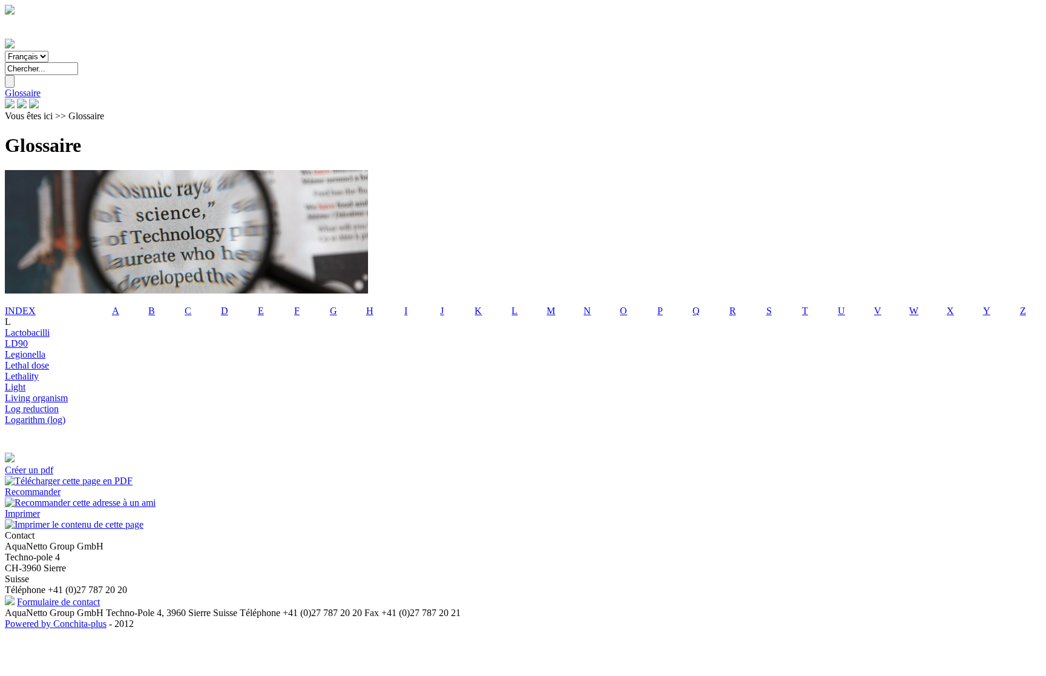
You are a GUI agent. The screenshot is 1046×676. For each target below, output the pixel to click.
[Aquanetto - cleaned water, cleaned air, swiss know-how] (10, 45)
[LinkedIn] (22, 105)
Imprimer (22, 513)
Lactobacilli (27, 332)
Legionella (25, 354)
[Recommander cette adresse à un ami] (80, 502)
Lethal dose (27, 365)
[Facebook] (10, 105)
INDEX (20, 311)
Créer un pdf (29, 470)
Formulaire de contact (58, 602)
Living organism (36, 398)
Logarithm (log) (35, 420)
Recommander (33, 492)
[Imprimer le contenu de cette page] (74, 524)
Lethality (22, 376)
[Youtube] (34, 105)
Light (15, 387)
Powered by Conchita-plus (56, 624)
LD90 (16, 343)
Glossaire (23, 93)
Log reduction (32, 409)
